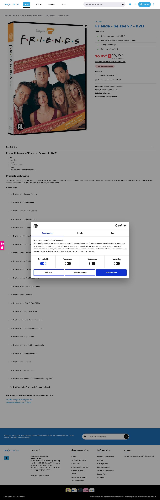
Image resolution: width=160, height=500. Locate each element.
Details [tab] (80, 233)
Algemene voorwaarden (105, 471)
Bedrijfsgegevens (103, 467)
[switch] (68, 263)
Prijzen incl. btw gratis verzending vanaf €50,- (110, 61)
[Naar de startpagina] (11, 4)
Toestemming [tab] (47, 233)
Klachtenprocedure (77, 481)
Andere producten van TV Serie (18, 402)
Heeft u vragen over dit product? (19, 400)
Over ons (100, 460)
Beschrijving (11, 147)
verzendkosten (112, 497)
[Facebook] (6, 458)
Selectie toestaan (80, 272)
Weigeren (48, 272)
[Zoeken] (123, 4)
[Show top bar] (153, 4)
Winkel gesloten (102, 464)
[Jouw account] (135, 4)
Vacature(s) (101, 478)
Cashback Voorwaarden (105, 457)
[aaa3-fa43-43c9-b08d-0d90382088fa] (47, 78)
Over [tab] (113, 233)
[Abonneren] (126, 436)
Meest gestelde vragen (78, 477)
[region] (47, 78)
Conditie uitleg (75, 464)
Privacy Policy (102, 474)
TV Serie (98, 22)
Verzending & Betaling (78, 460)
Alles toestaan (111, 272)
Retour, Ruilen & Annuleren (80, 467)
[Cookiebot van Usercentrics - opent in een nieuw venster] (117, 226)
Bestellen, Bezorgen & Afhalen (78, 472)
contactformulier (43, 476)
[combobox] (102, 4)
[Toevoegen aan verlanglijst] (85, 25)
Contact (73, 457)
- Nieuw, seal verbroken (106, 75)
